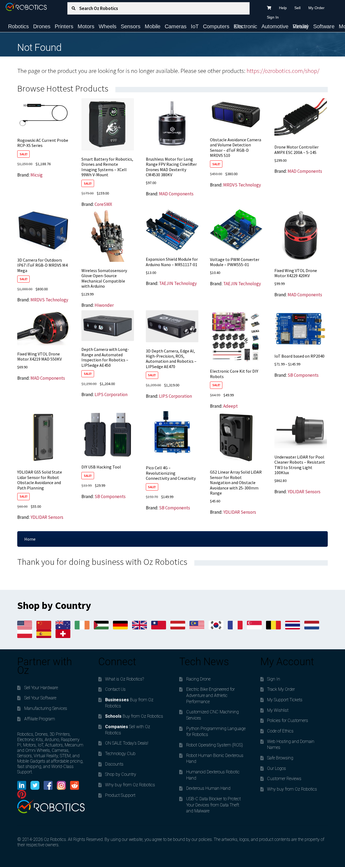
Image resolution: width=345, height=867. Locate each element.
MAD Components (176, 194)
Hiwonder (104, 305)
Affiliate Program (39, 718)
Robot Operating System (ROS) (214, 745)
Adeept (230, 406)
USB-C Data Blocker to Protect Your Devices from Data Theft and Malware (213, 804)
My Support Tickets (284, 699)
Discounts (114, 764)
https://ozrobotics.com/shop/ (283, 71)
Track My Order (281, 689)
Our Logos (276, 768)
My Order (316, 8)
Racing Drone (198, 679)
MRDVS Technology (242, 185)
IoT (195, 26)
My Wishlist (277, 710)
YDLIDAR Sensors (46, 517)
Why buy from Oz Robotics (130, 784)
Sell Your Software (40, 697)
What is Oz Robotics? (124, 679)
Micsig (36, 175)
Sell (297, 8)
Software (323, 26)
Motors (86, 26)
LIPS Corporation (111, 394)
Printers (64, 26)
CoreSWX (103, 204)
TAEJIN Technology (178, 283)
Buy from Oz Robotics (134, 716)
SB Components (303, 375)
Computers (216, 26)
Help (283, 8)
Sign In (273, 17)
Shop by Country (120, 774)
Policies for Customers (287, 720)
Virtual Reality (301, 26)
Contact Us (115, 689)
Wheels (107, 26)
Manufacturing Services (45, 708)
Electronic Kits (245, 26)
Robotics (18, 26)
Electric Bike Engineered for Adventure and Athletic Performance (210, 695)
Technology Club (120, 753)
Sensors (130, 26)
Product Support (120, 795)
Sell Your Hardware (41, 687)
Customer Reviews (284, 778)
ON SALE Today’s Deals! (126, 743)
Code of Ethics (280, 731)
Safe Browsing (280, 757)
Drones (41, 26)
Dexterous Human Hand (208, 788)
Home (30, 539)
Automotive (274, 26)
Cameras (176, 26)
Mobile (152, 26)
